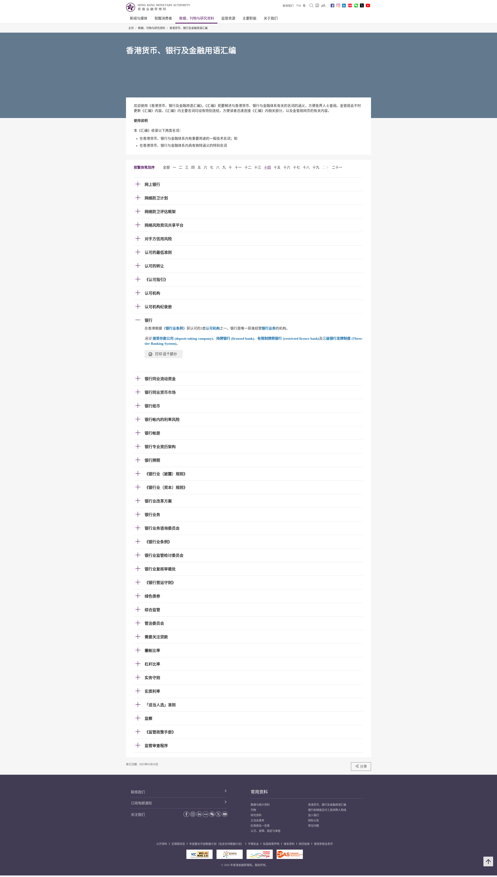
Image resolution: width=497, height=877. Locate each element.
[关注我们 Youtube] (368, 5)
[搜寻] (311, 5)
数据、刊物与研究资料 (196, 18)
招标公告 (313, 820)
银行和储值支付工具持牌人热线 (327, 809)
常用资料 (259, 791)
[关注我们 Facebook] (332, 5)
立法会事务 (257, 820)
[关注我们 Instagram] (338, 5)
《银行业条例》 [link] (158, 542)
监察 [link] (148, 718)
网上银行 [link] (152, 184)
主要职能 (249, 18)
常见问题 (313, 825)
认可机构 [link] (152, 293)
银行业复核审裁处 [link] (160, 569)
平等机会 (253, 843)
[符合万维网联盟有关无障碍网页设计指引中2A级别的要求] (199, 854)
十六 (286, 167)
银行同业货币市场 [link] (160, 392)
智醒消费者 (163, 18)
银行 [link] (148, 320)
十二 (247, 167)
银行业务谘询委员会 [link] (162, 528)
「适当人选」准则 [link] (160, 705)
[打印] (317, 5)
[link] (323, 5)
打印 (166, 354)
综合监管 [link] (152, 610)
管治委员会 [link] (154, 623)
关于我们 (271, 18)
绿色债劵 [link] (152, 596)
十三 (257, 167)
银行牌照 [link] (152, 460)
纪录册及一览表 (260, 825)
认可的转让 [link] (154, 266)
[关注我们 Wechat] (356, 5)
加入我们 (313, 815)
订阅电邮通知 (141, 803)
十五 (277, 167)
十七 (296, 167)
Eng (298, 5)
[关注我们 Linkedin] (344, 5)
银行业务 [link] (152, 515)
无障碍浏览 (178, 843)
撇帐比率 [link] (152, 651)
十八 (306, 167)
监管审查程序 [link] (156, 746)
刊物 (253, 809)
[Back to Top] (488, 861)
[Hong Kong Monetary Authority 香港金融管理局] (158, 7)
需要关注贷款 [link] (156, 637)
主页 (131, 28)
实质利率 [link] (152, 691)
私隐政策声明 (271, 843)
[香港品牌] (260, 854)
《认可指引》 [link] (156, 280)
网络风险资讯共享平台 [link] (164, 225)
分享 (363, 766)
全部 (166, 167)
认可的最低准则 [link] (158, 252)
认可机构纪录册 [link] (158, 307)
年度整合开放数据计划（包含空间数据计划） (216, 843)
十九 (315, 167)
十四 (267, 167)
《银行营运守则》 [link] (160, 583)
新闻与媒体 (138, 18)
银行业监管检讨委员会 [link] (164, 555)
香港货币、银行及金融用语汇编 (188, 28)
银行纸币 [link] (152, 406)
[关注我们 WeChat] (212, 814)
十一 (238, 167)
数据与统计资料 (260, 804)
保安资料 (289, 843)
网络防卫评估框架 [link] (160, 212)
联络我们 (288, 5)
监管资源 (228, 18)
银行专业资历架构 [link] (160, 447)
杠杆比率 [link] (152, 664)
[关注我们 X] (362, 5)
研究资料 (256, 815)
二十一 (337, 167)
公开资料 (161, 843)
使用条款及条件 (323, 843)
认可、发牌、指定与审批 (266, 830)
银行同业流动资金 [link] (160, 379)
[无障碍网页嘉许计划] (229, 854)
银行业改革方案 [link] (158, 501)
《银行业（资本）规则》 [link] (166, 487)
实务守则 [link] (152, 678)
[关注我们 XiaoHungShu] (206, 814)
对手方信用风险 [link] (158, 239)
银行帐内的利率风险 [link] (162, 420)
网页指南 (304, 843)
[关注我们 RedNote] (350, 5)
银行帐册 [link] (152, 433)
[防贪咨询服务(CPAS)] (290, 854)
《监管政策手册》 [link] (160, 732)
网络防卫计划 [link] (156, 198)
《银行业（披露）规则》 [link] (166, 474)
